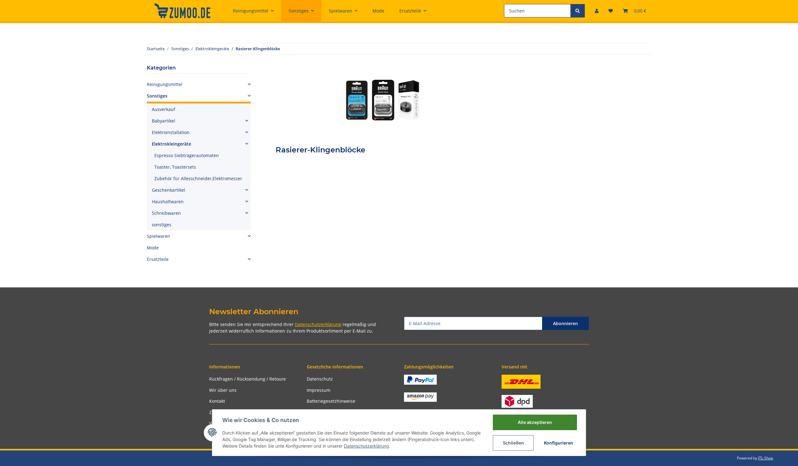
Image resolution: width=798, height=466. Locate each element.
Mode (153, 248)
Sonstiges (157, 96)
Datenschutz (320, 379)
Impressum (318, 390)
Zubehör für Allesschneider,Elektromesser (198, 178)
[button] (596, 11)
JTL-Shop (765, 458)
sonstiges (161, 225)
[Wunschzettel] (610, 11)
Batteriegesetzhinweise (331, 401)
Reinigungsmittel (164, 84)
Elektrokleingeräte (171, 144)
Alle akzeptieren (535, 422)
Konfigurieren (558, 442)
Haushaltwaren (168, 201)
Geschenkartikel (168, 190)
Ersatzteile (158, 259)
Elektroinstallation (171, 132)
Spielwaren (158, 236)
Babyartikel (163, 121)
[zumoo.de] (182, 10)
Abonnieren (565, 323)
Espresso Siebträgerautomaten (186, 155)
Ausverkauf (163, 109)
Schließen (513, 442)
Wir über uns (223, 390)
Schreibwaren (166, 213)
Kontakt (217, 401)
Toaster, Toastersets (175, 167)
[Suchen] (577, 10)
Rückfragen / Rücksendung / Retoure (247, 379)
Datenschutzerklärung (318, 324)
